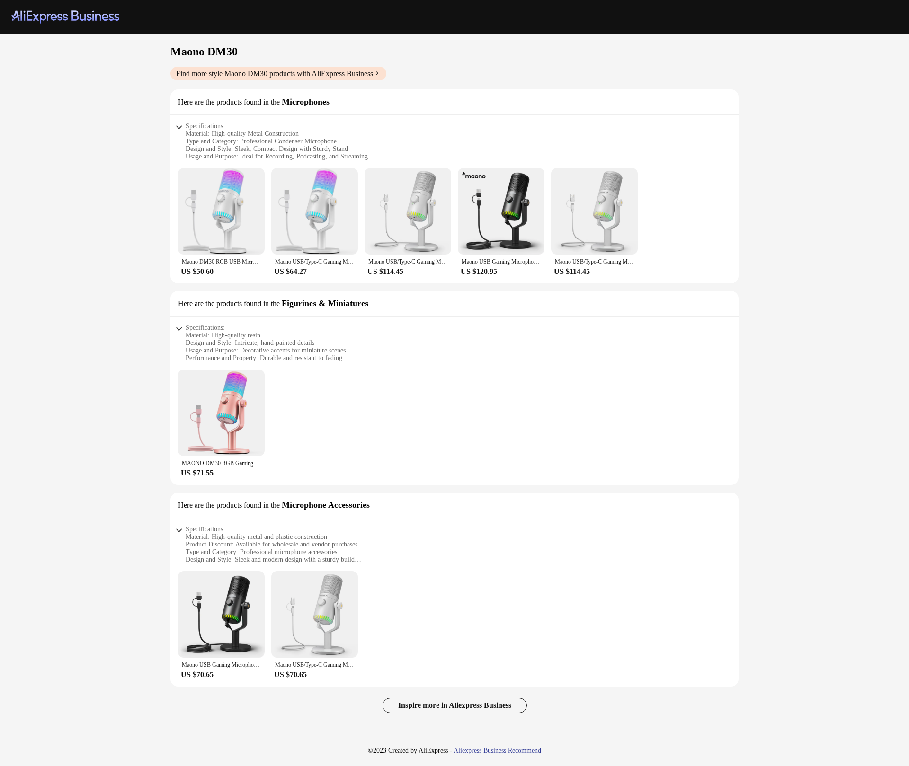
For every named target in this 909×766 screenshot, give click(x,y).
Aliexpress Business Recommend (497, 750)
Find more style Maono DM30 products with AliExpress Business (274, 74)
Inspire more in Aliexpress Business (454, 705)
